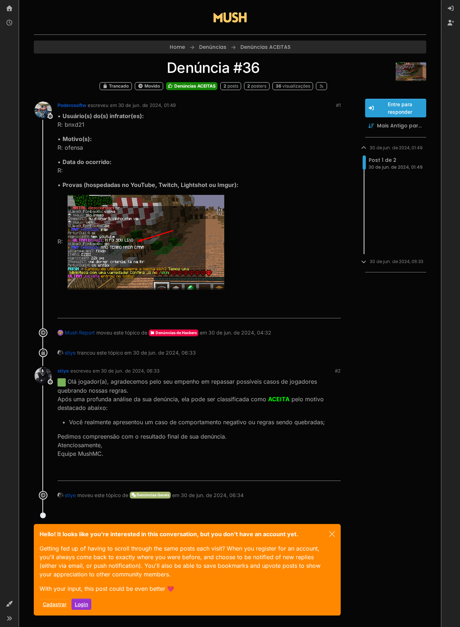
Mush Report (80, 332)
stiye (70, 353)
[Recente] (9, 23)
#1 (338, 105)
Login (81, 604)
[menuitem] (450, 8)
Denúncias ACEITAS (194, 86)
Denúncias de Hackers (176, 333)
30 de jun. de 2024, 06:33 (130, 371)
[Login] (450, 8)
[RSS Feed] (321, 86)
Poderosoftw (72, 105)
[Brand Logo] (230, 17)
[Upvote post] (309, 309)
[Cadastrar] (450, 23)
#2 (338, 371)
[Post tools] (334, 309)
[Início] (9, 8)
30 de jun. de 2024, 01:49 (147, 105)
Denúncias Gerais (152, 495)
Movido (151, 86)
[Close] (332, 534)
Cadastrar (54, 604)
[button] (9, 604)
